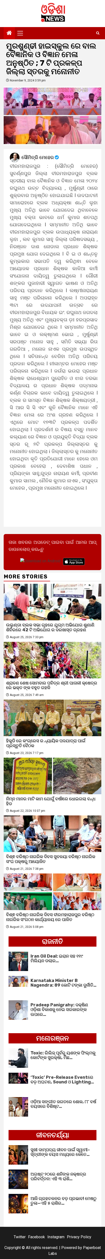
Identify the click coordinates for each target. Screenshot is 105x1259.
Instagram (55, 1237)
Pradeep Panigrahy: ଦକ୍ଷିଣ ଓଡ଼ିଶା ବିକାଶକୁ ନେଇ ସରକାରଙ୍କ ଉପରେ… (59, 1009)
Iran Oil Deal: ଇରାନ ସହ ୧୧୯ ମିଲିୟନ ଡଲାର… (57, 958)
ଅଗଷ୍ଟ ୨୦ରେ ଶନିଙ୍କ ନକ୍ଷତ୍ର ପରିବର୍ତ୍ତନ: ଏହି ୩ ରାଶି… (58, 1176)
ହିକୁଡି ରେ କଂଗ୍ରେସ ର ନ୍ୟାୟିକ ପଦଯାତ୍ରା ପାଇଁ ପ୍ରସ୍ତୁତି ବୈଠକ (45, 743)
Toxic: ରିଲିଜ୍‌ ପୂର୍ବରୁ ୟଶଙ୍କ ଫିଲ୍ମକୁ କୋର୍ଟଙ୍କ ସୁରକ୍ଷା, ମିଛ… (63, 1055)
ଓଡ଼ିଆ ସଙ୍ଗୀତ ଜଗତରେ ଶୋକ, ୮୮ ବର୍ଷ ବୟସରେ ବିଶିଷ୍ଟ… (63, 1104)
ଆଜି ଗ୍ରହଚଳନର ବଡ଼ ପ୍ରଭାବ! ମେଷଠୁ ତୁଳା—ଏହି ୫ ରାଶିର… (63, 1201)
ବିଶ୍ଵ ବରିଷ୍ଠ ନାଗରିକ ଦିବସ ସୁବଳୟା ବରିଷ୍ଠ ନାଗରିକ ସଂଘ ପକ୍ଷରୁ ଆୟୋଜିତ (50, 859)
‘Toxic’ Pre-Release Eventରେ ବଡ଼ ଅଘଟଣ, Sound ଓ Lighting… (62, 1080)
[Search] (98, 33)
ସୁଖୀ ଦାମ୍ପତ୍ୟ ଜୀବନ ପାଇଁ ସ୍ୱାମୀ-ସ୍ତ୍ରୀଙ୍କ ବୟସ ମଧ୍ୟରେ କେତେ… (60, 1152)
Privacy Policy (79, 1237)
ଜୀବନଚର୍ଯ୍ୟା (52, 1135)
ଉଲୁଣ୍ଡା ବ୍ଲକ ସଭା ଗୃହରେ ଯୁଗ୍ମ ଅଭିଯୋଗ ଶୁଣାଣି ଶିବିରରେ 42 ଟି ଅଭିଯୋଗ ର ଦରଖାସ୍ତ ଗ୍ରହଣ (50, 627)
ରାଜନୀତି (52, 941)
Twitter (20, 1237)
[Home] (9, 33)
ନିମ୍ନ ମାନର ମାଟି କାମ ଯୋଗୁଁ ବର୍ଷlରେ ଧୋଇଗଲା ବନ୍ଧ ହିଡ (50, 801)
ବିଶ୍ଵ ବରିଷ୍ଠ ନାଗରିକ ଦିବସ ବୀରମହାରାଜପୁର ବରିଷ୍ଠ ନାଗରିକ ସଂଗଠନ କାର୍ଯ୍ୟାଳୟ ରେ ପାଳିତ (50, 917)
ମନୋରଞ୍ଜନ (52, 1038)
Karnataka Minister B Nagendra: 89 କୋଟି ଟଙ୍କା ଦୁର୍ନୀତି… (63, 983)
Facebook (36, 1237)
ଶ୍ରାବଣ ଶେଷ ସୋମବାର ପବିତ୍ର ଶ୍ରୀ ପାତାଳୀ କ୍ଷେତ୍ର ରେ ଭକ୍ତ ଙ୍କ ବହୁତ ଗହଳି (51, 685)
